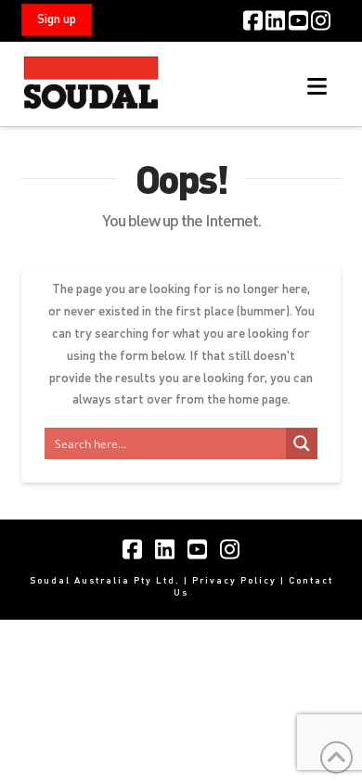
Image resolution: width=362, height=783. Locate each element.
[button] (317, 86)
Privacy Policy (234, 579)
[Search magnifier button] (301, 443)
